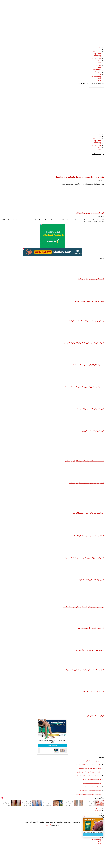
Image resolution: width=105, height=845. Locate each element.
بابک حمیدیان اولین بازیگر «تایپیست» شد (91, 628)
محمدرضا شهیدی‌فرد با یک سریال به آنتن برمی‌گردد (91, 760)
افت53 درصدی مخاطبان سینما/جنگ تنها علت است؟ (87, 536)
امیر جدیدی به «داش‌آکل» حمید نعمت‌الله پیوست (92, 783)
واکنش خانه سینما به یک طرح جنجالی (92, 691)
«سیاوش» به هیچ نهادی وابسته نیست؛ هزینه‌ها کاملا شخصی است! (83, 558)
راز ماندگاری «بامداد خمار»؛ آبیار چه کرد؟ (91, 279)
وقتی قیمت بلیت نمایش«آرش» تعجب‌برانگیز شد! (88, 513)
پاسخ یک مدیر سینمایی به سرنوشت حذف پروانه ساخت (86, 483)
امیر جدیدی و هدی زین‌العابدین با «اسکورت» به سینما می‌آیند (84, 387)
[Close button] (102, 816)
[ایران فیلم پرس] (60, 44)
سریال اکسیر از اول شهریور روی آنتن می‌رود (90, 650)
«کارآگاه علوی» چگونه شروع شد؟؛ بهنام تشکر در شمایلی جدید (84, 343)
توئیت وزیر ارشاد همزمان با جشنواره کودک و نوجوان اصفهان (79, 177)
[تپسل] (41, 224)
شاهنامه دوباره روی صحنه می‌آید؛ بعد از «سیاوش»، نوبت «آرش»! (89, 764)
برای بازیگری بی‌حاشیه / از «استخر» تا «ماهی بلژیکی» (86, 321)
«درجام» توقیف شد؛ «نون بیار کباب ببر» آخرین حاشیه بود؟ (85, 670)
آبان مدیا (48, 825)
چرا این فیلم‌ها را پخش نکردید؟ (94, 715)
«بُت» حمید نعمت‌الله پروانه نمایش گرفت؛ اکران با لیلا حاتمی (84, 461)
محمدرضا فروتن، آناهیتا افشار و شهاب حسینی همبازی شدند (90, 768)
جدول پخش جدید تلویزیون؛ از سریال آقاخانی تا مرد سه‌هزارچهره (89, 772)
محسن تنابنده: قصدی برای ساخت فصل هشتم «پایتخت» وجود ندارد (88, 775)
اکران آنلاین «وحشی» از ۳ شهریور (93, 431)
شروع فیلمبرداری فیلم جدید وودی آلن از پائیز (90, 409)
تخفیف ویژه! (93, 835)
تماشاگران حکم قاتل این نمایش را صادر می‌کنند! (88, 365)
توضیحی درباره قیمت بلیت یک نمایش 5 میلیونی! (89, 301)
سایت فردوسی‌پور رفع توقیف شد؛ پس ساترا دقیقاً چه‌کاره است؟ (83, 607)
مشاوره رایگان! (52, 745)
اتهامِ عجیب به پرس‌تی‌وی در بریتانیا (90, 212)
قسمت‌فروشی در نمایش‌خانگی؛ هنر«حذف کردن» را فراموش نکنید (88, 794)
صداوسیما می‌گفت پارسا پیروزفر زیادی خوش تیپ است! (90, 790)
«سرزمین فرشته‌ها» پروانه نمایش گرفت (91, 579)
